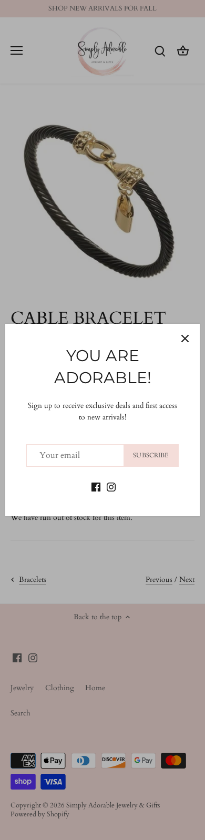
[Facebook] (95, 487)
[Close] (185, 338)
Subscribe (150, 455)
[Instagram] (111, 487)
